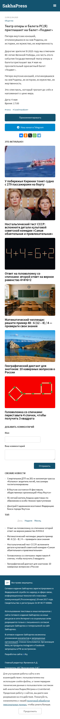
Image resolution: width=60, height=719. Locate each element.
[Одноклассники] (26, 135)
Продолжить (30, 711)
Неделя (28, 520)
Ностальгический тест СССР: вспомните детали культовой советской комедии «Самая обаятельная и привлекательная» (29, 229)
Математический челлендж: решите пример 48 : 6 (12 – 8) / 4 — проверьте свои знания (28, 323)
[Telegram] (39, 135)
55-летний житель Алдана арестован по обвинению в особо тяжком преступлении (29, 499)
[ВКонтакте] (21, 135)
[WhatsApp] (34, 135)
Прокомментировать (30, 117)
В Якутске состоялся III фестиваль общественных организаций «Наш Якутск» (29, 491)
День (20, 520)
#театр (8, 109)
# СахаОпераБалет (20, 109)
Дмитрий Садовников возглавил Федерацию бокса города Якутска (30, 507)
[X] (30, 135)
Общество (9, 20)
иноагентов (23, 638)
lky (25, 654)
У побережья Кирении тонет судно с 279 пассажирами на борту (29, 182)
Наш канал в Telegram (32, 127)
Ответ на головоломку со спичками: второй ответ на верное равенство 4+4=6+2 (29, 277)
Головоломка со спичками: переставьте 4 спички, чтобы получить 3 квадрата (25, 415)
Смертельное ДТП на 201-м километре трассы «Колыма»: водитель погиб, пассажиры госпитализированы (31, 481)
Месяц (37, 520)
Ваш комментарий (15, 445)
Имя (7, 432)
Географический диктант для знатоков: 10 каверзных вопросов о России (30, 369)
